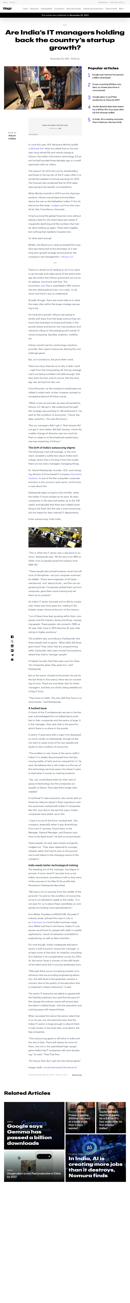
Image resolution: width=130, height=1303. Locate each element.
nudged (55, 205)
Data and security (73, 8)
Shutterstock (70, 1067)
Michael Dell (37, 148)
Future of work (111, 8)
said (43, 285)
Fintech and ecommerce (93, 8)
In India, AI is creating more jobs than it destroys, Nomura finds (108, 120)
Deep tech (34, 8)
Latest (25, 8)
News (5, 2)
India (65, 25)
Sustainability (46, 8)
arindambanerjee (52, 1067)
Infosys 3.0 (67, 256)
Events (12, 2)
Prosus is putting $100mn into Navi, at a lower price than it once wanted (107, 87)
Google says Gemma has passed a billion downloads (107, 76)
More (121, 8)
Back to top (77, 1075)
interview (37, 922)
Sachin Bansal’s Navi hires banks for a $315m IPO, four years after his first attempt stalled (108, 109)
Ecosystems (59, 8)
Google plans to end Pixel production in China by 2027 (106, 98)
